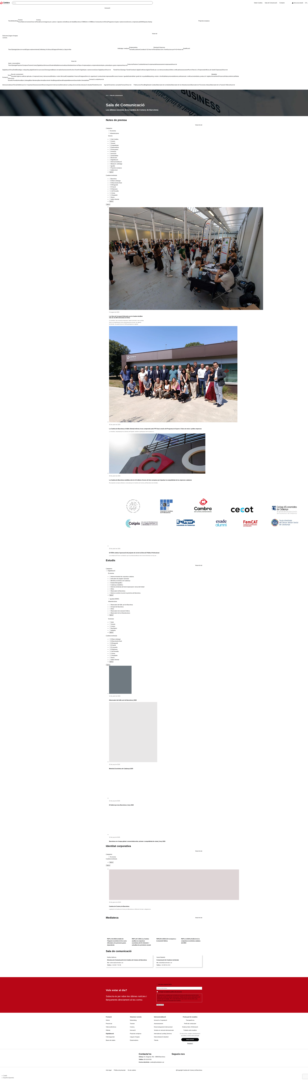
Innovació (113, 153)
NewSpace (114, 628)
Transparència (190, 1020)
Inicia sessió (190, 1039)
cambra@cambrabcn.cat (157, 1062)
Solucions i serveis (135, 1017)
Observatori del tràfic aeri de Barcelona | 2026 (123, 700)
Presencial (109, 1023)
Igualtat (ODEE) (114, 599)
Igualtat (113, 166)
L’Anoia (113, 193)
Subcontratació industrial (161, 1037)
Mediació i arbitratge (116, 164)
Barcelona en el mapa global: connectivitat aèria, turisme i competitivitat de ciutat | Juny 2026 (137, 841)
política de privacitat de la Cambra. (172, 1000)
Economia (113, 130)
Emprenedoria (115, 147)
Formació (113, 151)
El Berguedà (114, 185)
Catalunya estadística (117, 585)
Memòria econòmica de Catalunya (120, 580)
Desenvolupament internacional (163, 1027)
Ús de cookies (132, 1070)
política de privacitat (176, 992)
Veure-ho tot (198, 125)
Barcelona (114, 178)
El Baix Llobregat (115, 180)
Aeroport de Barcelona (117, 607)
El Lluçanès (114, 647)
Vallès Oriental (115, 199)
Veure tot (154, 33)
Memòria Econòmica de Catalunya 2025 (121, 768)
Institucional (114, 170)
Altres (112, 589)
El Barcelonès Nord (116, 183)
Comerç (113, 141)
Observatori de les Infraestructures (120, 613)
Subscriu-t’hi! (160, 1004)
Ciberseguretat (110, 1037)
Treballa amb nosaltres (190, 1030)
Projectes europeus (116, 168)
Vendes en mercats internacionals (164, 1030)
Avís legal (108, 1070)
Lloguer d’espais (135, 1037)
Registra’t (190, 1043)
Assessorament (158, 1023)
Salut (112, 622)
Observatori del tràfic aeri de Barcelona (122, 604)
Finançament (114, 149)
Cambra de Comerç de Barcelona (119, 906)
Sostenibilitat (114, 155)
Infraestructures (114, 133)
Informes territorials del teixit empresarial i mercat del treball (127, 587)
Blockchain (114, 157)
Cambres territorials (111, 175)
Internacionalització (116, 161)
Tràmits (156, 1040)
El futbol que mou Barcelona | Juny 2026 (121, 805)
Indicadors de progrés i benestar (120, 578)
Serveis (110, 136)
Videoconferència (111, 1027)
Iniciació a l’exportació (160, 1020)
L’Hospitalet (114, 195)
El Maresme (114, 189)
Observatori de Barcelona (118, 591)
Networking (133, 1020)
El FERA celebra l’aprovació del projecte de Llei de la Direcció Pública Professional (134, 552)
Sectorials (111, 619)
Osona (112, 197)
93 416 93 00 (147, 1059)
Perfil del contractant (190, 1023)
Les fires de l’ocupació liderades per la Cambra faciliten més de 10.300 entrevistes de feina (126, 317)
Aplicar (111, 172)
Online (108, 1020)
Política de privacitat (119, 1070)
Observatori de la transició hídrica (120, 611)
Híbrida (108, 1030)
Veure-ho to (198, 917)
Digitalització (114, 159)
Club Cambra (114, 139)
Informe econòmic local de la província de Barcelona (125, 593)
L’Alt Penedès (115, 191)
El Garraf (113, 187)
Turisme (113, 143)
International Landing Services (163, 1033)
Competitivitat (114, 145)
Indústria (113, 630)
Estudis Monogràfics (116, 582)
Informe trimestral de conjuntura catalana (122, 576)
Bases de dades (110, 1040)
